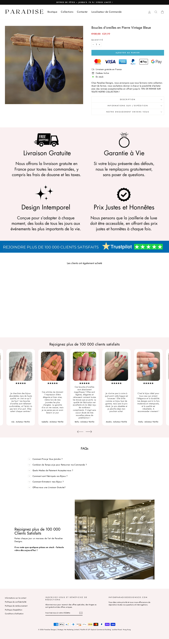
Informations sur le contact (15, 598)
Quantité (97, 40)
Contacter (82, 12)
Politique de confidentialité (15, 602)
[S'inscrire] (81, 612)
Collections (67, 12)
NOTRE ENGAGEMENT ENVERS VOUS (127, 112)
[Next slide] (89, 431)
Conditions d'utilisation (14, 613)
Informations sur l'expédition (127, 105)
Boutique (52, 12)
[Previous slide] (80, 431)
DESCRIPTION (128, 99)
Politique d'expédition (13, 610)
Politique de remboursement (16, 606)
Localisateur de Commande (106, 12)
